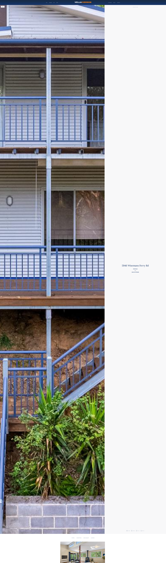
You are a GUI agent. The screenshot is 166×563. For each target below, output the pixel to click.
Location (92, 537)
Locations (110, 2)
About (114, 2)
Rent (57, 2)
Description (79, 537)
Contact (118, 2)
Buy (54, 2)
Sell (47, 2)
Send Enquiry (86, 537)
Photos (73, 537)
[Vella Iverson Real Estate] (83, 2)
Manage (50, 2)
